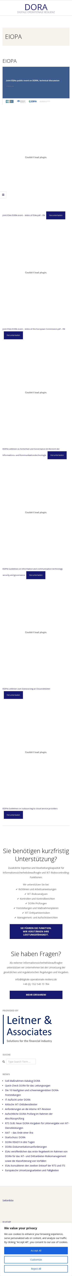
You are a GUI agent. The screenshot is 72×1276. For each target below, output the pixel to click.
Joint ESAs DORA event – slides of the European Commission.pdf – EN (34, 329)
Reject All (36, 1268)
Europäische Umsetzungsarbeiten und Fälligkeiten (32, 1170)
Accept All (36, 1250)
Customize (36, 1259)
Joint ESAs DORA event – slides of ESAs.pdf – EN (24, 215)
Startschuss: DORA (15, 1137)
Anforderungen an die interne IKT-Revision (28, 1109)
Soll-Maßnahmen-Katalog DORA (22, 1080)
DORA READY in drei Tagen (20, 1142)
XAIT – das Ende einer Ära (19, 1132)
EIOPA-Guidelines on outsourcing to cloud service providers (30, 808)
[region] (36, 1249)
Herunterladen (55, 215)
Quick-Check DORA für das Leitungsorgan (27, 1085)
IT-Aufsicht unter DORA (17, 1099)
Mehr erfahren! (36, 994)
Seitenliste (8, 1200)
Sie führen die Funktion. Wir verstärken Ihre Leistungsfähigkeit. (36, 931)
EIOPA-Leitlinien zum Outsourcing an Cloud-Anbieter (26, 688)
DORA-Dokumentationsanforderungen (26, 1146)
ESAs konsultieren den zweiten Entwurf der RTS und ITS (35, 1165)
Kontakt (7, 1222)
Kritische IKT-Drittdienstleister (21, 1104)
